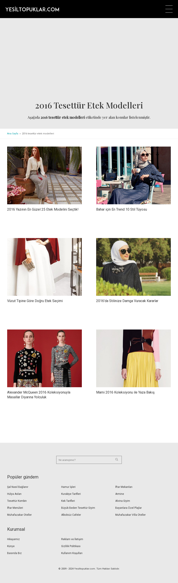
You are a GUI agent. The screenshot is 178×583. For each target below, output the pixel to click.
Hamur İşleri (68, 486)
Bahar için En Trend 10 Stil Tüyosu (121, 209)
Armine (119, 493)
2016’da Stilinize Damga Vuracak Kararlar (127, 301)
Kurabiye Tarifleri (71, 493)
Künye (11, 546)
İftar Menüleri (15, 507)
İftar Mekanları (123, 486)
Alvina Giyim (122, 500)
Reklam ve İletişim (72, 539)
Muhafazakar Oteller (19, 514)
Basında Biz (14, 553)
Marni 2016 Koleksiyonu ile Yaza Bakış (125, 392)
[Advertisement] (89, 60)
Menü (169, 9)
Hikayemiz (13, 539)
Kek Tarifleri (68, 500)
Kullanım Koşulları (71, 553)
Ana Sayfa (12, 133)
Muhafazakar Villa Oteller (130, 514)
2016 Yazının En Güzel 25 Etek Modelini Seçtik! (43, 209)
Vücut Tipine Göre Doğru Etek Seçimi (35, 301)
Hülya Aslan (14, 493)
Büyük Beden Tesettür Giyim (78, 507)
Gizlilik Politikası (71, 546)
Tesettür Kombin (17, 500)
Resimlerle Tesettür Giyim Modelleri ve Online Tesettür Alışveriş (32, 9)
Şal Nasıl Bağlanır (17, 486)
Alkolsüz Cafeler (71, 514)
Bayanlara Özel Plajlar (128, 507)
